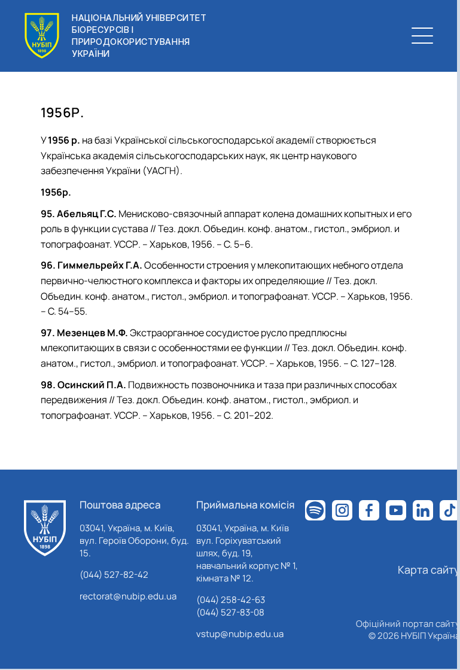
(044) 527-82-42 (114, 574)
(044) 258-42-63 (230, 599)
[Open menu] (422, 36)
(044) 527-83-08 (230, 612)
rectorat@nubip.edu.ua (128, 596)
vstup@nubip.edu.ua (240, 634)
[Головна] (45, 528)
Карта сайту (429, 569)
